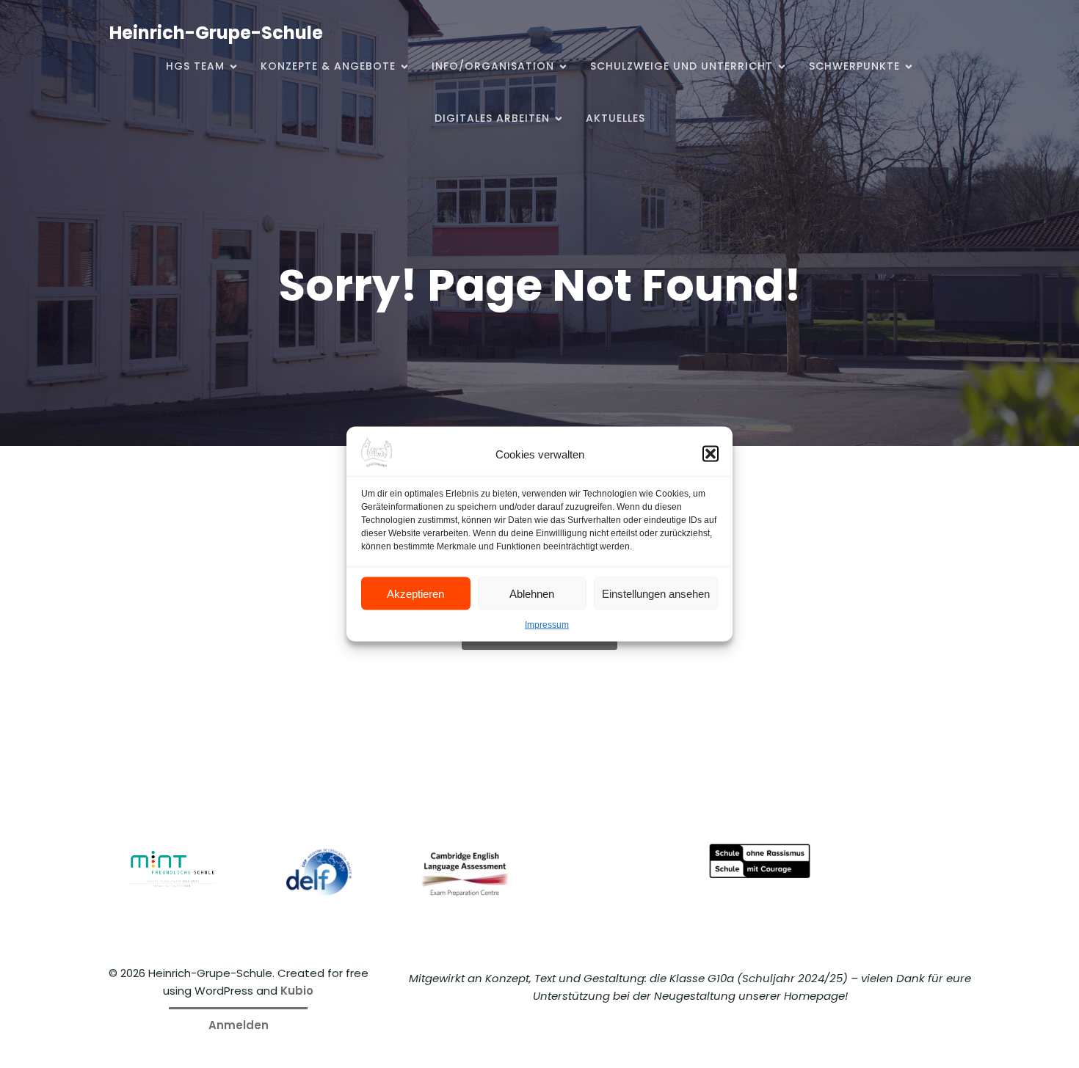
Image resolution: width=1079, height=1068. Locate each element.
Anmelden (238, 1025)
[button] (710, 454)
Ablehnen (531, 593)
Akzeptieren (415, 593)
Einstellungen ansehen (656, 593)
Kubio (296, 990)
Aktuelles (615, 118)
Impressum (547, 625)
